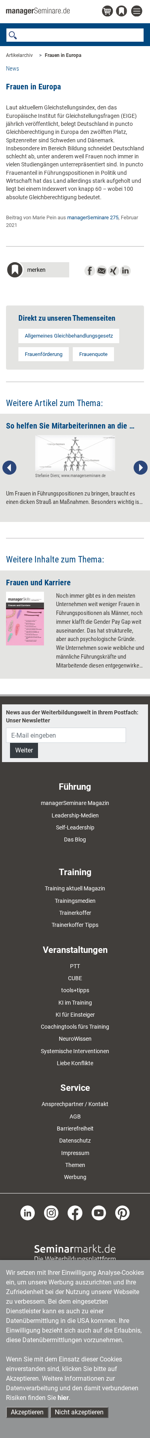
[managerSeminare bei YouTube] (99, 1212)
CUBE (75, 978)
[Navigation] (137, 11)
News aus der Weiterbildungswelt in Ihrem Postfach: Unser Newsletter (72, 716)
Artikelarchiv (19, 55)
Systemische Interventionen (75, 1051)
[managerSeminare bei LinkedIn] (27, 1212)
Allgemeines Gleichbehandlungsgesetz (69, 336)
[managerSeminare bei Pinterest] (122, 1212)
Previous (9, 467)
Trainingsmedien (75, 901)
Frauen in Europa (63, 55)
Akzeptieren (27, 1412)
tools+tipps (75, 990)
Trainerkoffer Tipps (75, 925)
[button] (37, 271)
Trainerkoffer (75, 913)
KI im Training (75, 1002)
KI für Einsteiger (75, 1014)
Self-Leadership (75, 827)
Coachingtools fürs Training (75, 1026)
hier (63, 1398)
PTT (75, 966)
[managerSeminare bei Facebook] (75, 1212)
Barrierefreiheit (75, 1128)
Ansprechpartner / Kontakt (75, 1104)
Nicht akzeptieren (79, 1412)
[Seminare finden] (75, 1253)
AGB (75, 1116)
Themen (75, 1165)
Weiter (24, 750)
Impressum (75, 1153)
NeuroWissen (75, 1039)
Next (140, 467)
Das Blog (75, 839)
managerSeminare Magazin (75, 803)
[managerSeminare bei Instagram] (51, 1212)
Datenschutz (75, 1140)
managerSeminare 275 (92, 217)
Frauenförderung (43, 354)
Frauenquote (93, 354)
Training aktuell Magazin (75, 888)
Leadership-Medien (75, 815)
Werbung (75, 1177)
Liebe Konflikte (75, 1063)
